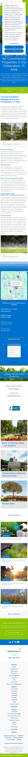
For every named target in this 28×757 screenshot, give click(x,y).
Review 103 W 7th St (14, 339)
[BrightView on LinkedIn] (10, 642)
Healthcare (14, 693)
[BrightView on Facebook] (13, 642)
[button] (16, 288)
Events (14, 724)
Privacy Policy (21, 735)
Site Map (19, 739)
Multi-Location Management (14, 684)
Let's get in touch (14, 632)
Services (14, 664)
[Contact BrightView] (14, 655)
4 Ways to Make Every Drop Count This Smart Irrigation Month (13, 561)
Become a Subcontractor (10, 735)
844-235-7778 (14, 658)
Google (25, 299)
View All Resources (14, 614)
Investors (14, 722)
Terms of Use (8, 737)
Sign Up (22, 90)
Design (14, 666)
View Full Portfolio (14, 515)
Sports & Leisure (14, 704)
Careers (14, 732)
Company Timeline (14, 720)
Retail (14, 701)
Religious (14, 697)
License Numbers (11, 739)
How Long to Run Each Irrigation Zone (12, 539)
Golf (14, 679)
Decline (14, 51)
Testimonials (14, 726)
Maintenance (14, 671)
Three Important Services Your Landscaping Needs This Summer (13, 584)
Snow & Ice (14, 673)
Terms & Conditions (18, 737)
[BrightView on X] (15, 642)
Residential (14, 699)
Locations (14, 729)
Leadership (14, 711)
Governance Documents (14, 715)
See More (14, 430)
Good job (12, 352)
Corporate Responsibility (14, 713)
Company (14, 709)
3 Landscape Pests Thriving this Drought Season (12, 607)
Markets (14, 686)
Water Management (14, 675)
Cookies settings (14, 43)
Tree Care (14, 677)
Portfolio (14, 706)
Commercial (14, 688)
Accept (14, 47)
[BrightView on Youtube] (18, 642)
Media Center (14, 718)
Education (14, 691)
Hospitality (14, 695)
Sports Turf (14, 682)
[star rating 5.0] (14, 348)
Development (14, 669)
